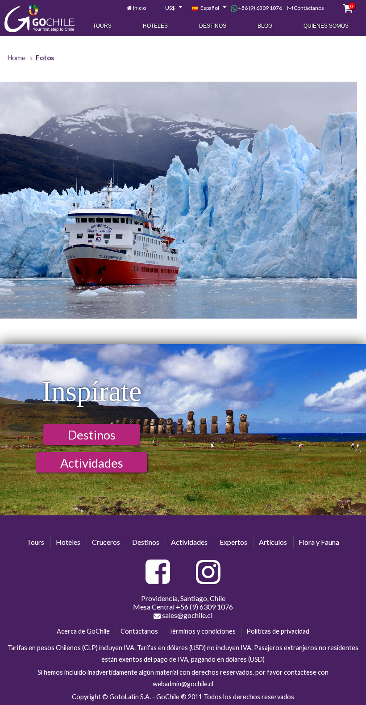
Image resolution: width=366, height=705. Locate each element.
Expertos (233, 542)
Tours (102, 26)
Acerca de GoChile (83, 631)
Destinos (212, 26)
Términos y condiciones (202, 631)
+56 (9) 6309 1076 (259, 7)
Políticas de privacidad (277, 631)
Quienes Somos (326, 26)
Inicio (139, 7)
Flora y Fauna (319, 542)
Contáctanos (309, 7)
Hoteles (155, 26)
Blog (265, 26)
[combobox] (168, 8)
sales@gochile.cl (186, 615)
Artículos (273, 542)
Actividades (91, 463)
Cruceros (106, 542)
